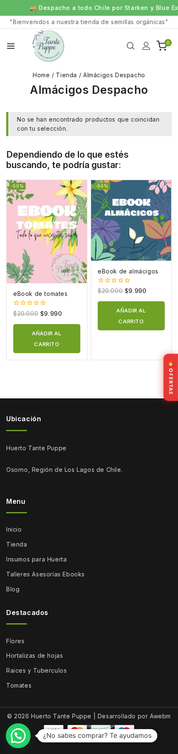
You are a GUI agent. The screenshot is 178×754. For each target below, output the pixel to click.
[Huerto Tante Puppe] (48, 46)
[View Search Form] (130, 45)
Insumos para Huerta (36, 559)
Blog (12, 589)
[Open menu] (10, 46)
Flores (15, 640)
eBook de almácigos (128, 271)
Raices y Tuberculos (36, 670)
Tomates (18, 685)
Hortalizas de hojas (34, 655)
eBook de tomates (40, 293)
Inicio (14, 529)
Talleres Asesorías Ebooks (45, 574)
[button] (46, 338)
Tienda (16, 544)
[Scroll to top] (159, 733)
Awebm (160, 716)
